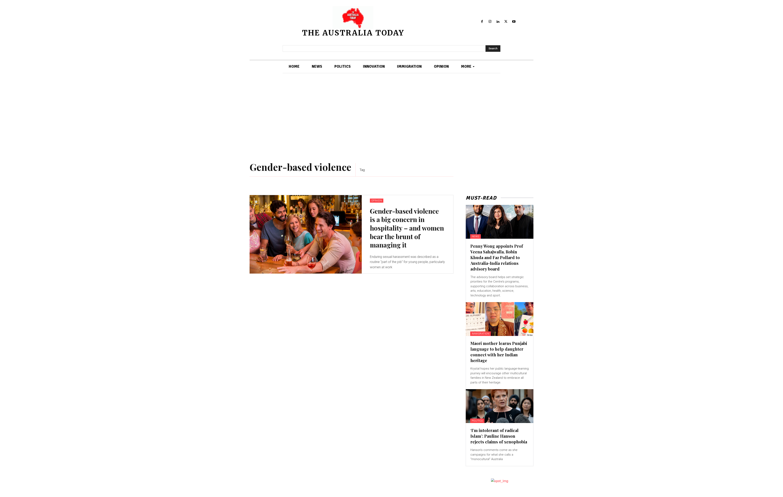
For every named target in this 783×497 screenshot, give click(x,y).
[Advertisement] (391, 118)
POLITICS (477, 420)
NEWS (475, 236)
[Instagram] (490, 22)
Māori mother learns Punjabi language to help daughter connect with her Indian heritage (498, 351)
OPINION (376, 200)
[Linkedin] (498, 22)
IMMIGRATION (480, 333)
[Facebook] (482, 22)
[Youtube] (514, 22)
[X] (506, 22)
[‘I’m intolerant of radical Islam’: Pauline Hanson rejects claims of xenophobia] (499, 406)
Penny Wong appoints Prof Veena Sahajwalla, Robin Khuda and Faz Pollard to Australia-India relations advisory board (496, 257)
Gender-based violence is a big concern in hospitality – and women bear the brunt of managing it (407, 228)
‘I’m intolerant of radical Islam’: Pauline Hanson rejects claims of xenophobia (498, 435)
